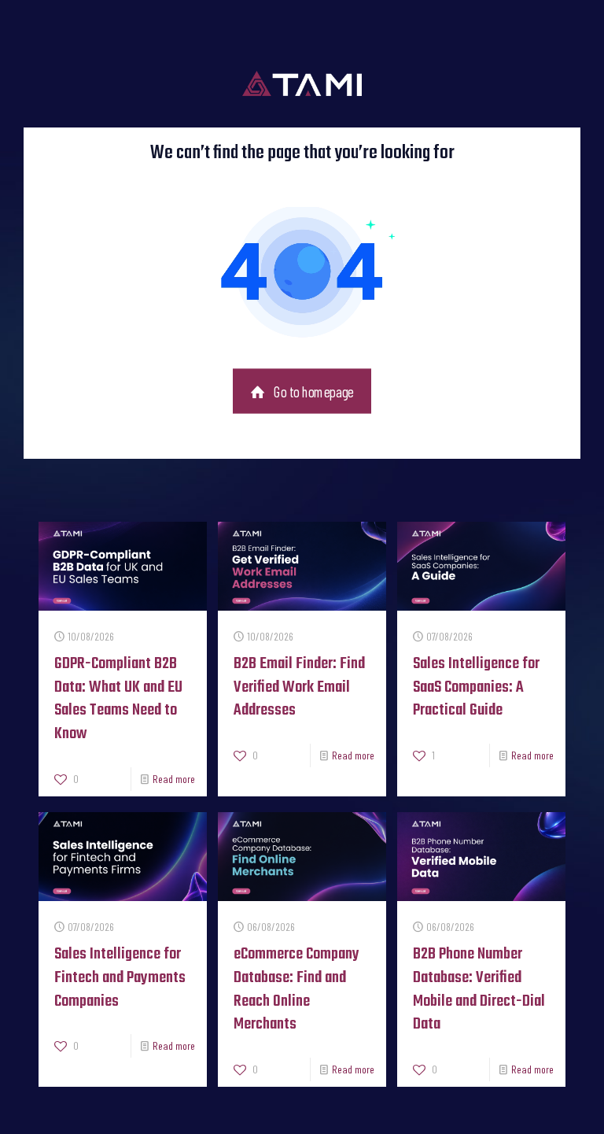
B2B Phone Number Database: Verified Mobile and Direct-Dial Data (479, 989)
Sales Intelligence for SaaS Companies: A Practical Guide (476, 687)
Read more (174, 778)
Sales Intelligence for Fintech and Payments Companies (120, 977)
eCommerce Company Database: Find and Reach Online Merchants (296, 989)
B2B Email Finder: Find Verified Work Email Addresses (299, 687)
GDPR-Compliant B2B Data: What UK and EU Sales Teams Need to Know (118, 699)
